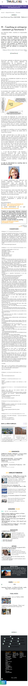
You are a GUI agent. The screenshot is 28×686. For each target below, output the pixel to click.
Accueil (2, 12)
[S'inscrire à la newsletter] (3, 682)
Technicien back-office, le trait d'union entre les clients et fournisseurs (13, 557)
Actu (14, 473)
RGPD (14, 656)
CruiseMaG (8, 656)
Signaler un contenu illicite (16, 654)
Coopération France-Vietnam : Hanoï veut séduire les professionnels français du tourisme (13, 606)
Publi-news (14, 593)
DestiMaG (8, 657)
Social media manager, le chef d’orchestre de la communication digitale (13, 559)
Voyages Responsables (9, 672)
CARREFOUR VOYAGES (8, 531)
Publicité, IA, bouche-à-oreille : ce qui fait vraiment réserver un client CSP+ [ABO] (14, 517)
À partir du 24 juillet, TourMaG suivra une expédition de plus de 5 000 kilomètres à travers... (19, 573)
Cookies (14, 657)
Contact (21, 653)
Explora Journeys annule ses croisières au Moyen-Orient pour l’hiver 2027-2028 (13, 514)
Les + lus (6, 511)
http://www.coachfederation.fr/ (15, 204)
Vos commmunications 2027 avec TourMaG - (14, 6)
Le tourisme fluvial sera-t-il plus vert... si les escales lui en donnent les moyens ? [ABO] (14, 524)
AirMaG (7, 653)
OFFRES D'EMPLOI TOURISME (7, 456)
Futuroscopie (9, 658)
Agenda (21, 655)
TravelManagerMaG (9, 668)
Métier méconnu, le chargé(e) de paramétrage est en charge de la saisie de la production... (18, 552)
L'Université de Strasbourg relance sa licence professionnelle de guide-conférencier (7, 439)
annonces (14, 451)
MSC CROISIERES (7, 541)
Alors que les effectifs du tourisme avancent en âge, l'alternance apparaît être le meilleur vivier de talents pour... (16, 500)
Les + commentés (13, 511)
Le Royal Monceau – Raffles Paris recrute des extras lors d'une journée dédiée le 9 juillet (14, 476)
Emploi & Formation (10, 12)
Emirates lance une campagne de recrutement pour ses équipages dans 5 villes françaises (14, 486)
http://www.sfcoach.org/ (13, 205)
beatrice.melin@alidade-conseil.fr (10, 221)
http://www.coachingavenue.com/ (10, 208)
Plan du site (15, 655)
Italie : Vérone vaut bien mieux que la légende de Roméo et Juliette (13, 519)
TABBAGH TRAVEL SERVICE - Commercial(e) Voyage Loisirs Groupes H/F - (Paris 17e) (14, 454)
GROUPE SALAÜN (7, 540)
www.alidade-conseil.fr (7, 222)
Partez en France (8, 664)
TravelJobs (8, 666)
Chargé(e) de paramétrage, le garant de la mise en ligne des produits (13, 548)
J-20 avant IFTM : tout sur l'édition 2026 (13, 597)
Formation (18, 12)
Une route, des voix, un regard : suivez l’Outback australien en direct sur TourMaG (14, 568)
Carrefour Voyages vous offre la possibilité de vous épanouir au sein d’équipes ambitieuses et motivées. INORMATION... (18, 535)
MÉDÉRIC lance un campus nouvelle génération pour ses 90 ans (20, 438)
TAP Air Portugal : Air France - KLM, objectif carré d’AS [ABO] (14, 522)
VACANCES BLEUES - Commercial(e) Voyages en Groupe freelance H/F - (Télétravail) (11, 460)
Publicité (22, 654)
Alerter (21, 231)
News (2, 511)
